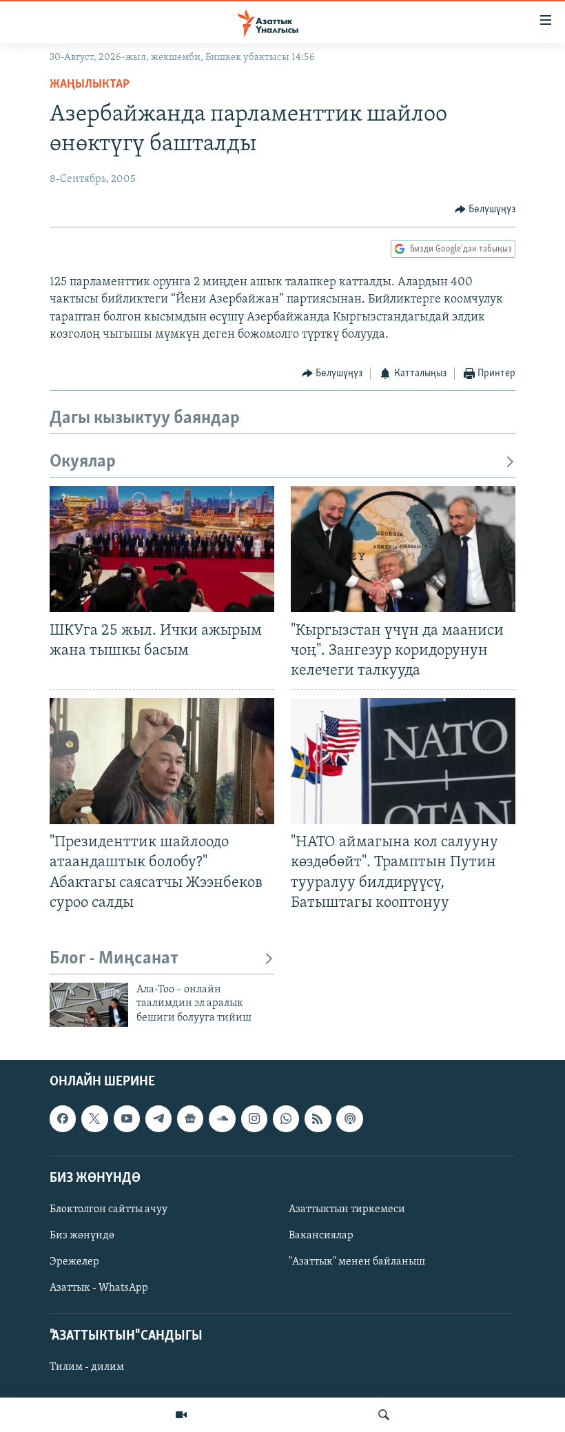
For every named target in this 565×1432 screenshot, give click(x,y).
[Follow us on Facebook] (63, 1118)
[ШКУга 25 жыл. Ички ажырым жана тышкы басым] (162, 549)
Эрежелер (74, 1261)
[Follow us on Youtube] (127, 1118)
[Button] (485, 209)
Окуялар (83, 462)
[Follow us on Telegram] (158, 1118)
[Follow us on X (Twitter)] (94, 1118)
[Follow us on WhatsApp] (286, 1118)
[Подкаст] (349, 1118)
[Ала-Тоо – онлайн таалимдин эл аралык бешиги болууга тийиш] (89, 1005)
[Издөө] (383, 1415)
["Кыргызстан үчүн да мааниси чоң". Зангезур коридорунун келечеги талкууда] (403, 549)
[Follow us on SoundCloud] (222, 1118)
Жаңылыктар (90, 85)
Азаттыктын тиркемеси (347, 1209)
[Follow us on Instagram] (254, 1118)
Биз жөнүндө (82, 1235)
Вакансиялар (321, 1235)
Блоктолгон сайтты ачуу (108, 1209)
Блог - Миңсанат (114, 959)
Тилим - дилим (87, 1367)
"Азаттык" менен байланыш (357, 1261)
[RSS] (318, 1118)
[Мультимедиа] (181, 1415)
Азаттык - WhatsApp (99, 1287)
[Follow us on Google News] (190, 1118)
